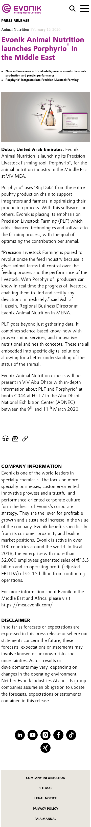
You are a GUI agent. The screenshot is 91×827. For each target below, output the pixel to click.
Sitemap (45, 788)
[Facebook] (58, 735)
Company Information (45, 778)
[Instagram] (45, 735)
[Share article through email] (15, 439)
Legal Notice (45, 798)
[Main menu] (84, 8)
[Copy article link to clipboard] (25, 439)
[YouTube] (33, 735)
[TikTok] (71, 735)
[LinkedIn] (20, 735)
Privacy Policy (45, 808)
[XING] (45, 748)
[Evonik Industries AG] (21, 9)
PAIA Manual (45, 819)
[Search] (72, 8)
